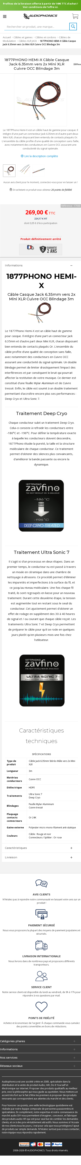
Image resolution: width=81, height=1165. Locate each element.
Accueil (7, 37)
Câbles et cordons (45, 37)
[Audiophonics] (40, 16)
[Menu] (5, 16)
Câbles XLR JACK (28, 41)
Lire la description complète (41, 156)
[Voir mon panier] (77, 16)
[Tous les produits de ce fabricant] (77, 64)
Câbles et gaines (23, 37)
